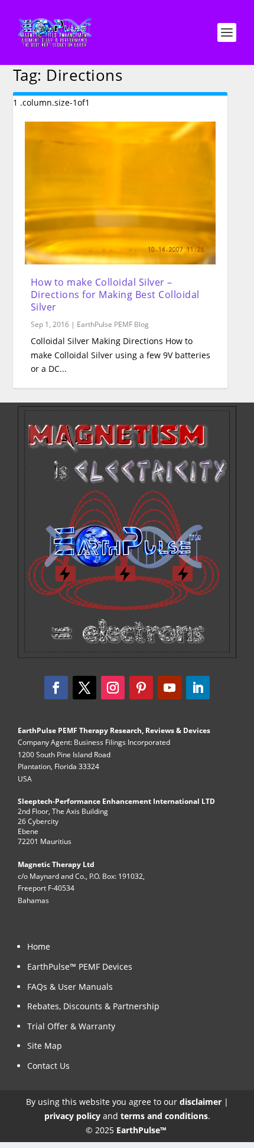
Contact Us (48, 1065)
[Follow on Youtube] (169, 687)
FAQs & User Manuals (70, 986)
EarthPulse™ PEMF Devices (79, 966)
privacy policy (72, 1115)
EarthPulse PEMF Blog (113, 324)
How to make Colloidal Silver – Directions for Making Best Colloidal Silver (115, 294)
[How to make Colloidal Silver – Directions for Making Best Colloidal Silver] (120, 193)
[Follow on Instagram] (113, 687)
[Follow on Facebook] (56, 687)
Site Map (44, 1045)
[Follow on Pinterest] (141, 687)
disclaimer (201, 1101)
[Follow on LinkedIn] (198, 687)
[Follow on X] (84, 687)
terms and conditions (164, 1115)
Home (38, 946)
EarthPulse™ (142, 1130)
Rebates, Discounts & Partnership (93, 1006)
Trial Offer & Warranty (71, 1026)
